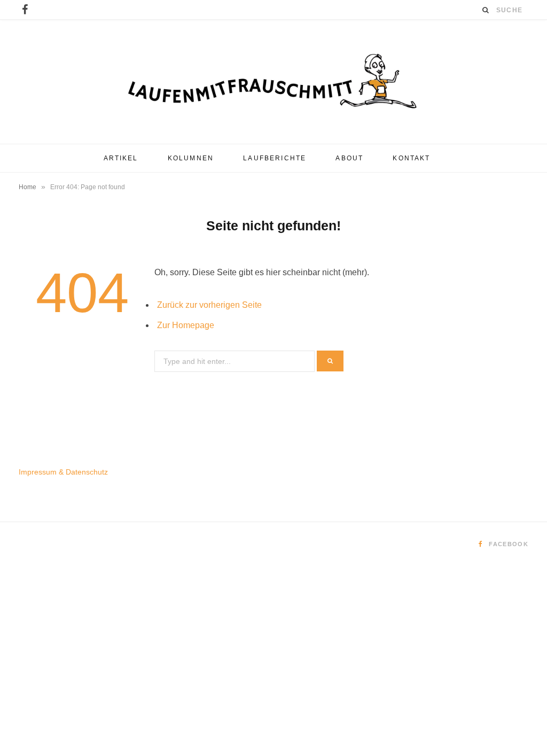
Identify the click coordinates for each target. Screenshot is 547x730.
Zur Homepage (185, 325)
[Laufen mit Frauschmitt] (273, 81)
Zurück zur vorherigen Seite (209, 304)
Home (27, 187)
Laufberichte (274, 158)
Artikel (121, 158)
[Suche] (486, 9)
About (349, 158)
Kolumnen (191, 158)
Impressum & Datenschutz (63, 472)
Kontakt (411, 158)
